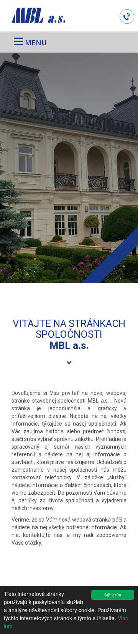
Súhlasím (112, 595)
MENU (35, 42)
